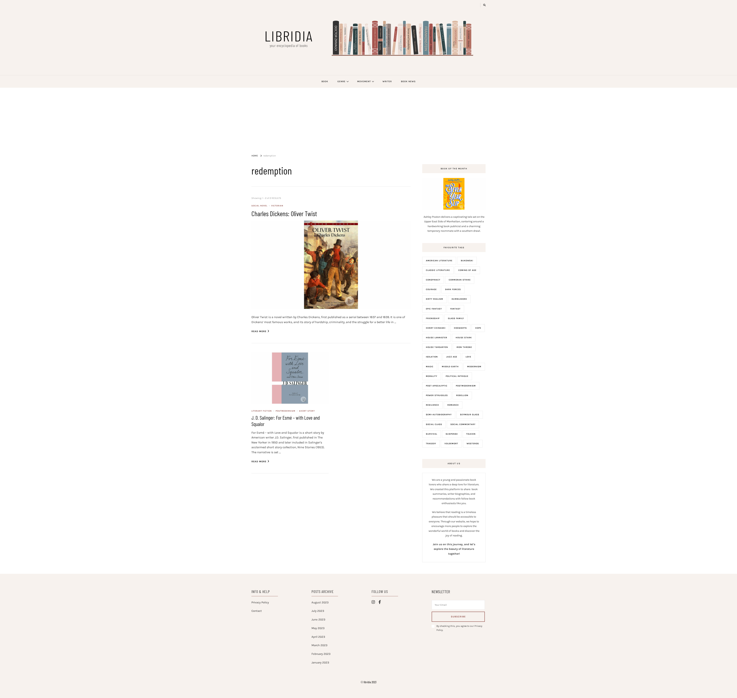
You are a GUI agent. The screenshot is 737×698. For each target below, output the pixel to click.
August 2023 (320, 602)
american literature (439, 260)
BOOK (324, 81)
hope (478, 328)
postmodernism (466, 386)
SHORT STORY (307, 411)
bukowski (467, 260)
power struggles (437, 395)
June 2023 (318, 619)
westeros (473, 443)
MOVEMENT (364, 81)
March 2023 (319, 645)
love (468, 357)
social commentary (462, 424)
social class (434, 424)
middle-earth (450, 366)
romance (453, 405)
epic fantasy (434, 309)
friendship (433, 318)
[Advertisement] (368, 116)
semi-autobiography (439, 414)
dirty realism (434, 299)
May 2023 (318, 628)
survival (431, 434)
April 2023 (318, 636)
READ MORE (258, 331)
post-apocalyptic (436, 386)
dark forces (453, 289)
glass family (456, 318)
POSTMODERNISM (285, 411)
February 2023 (320, 654)
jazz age (451, 357)
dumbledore (459, 299)
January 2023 (320, 662)
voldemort (451, 443)
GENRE (341, 81)
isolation (432, 357)
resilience (432, 405)
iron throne (464, 347)
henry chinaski (435, 328)
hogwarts (460, 328)
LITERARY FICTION (261, 411)
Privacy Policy (260, 602)
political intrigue (457, 376)
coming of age (467, 270)
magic (429, 366)
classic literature (438, 270)
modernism (474, 366)
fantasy (455, 309)
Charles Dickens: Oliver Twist (284, 213)
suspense (452, 434)
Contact (256, 611)
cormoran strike (460, 280)
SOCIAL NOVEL (259, 205)
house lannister (436, 337)
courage (431, 289)
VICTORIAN (277, 205)
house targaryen (437, 347)
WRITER (387, 81)
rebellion (462, 395)
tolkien (471, 434)
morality (431, 376)
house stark (464, 337)
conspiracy (433, 280)
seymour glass (469, 414)
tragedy (431, 443)
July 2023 (317, 611)
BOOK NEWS (408, 81)
